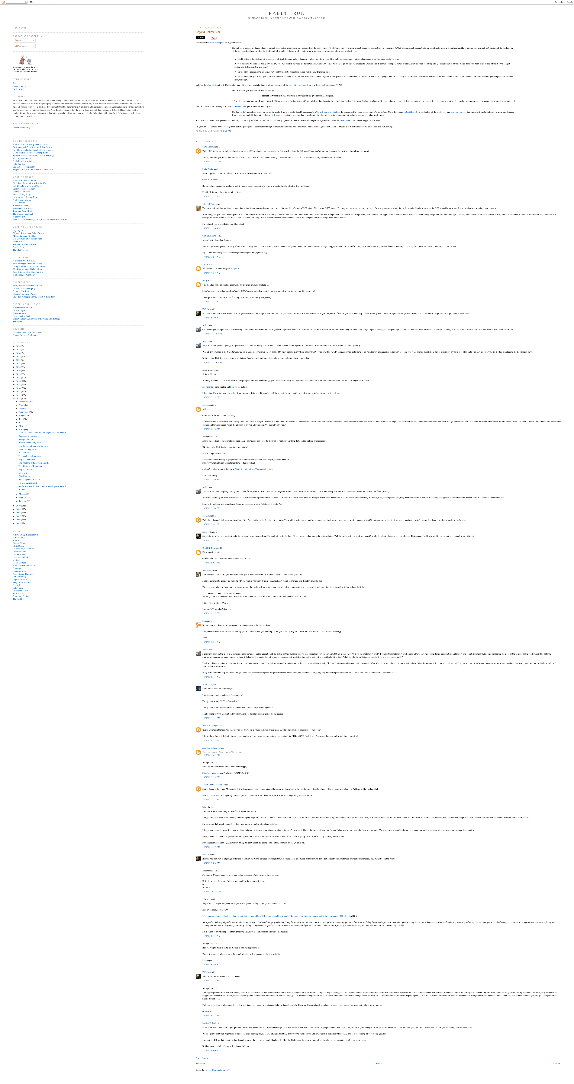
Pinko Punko (207, 169)
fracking (277, 114)
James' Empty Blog (21, 194)
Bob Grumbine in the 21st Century (28, 185)
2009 (18, 509)
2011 (18, 398)
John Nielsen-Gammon (23, 573)
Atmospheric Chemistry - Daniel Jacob (30, 144)
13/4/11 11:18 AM (212, 362)
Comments (22, 45)
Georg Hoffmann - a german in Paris (29, 266)
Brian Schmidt (19, 86)
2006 (18, 519)
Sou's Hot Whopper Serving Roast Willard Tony (34, 296)
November (24, 404)
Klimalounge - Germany (24, 274)
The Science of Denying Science (33, 445)
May (21, 426)
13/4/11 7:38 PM (211, 540)
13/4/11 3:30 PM (211, 508)
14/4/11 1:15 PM (211, 717)
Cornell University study (327, 111)
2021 (18, 363)
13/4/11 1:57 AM (211, 256)
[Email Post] (231, 131)
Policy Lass (18, 587)
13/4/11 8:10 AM (211, 317)
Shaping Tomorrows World (24, 293)
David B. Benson (210, 547)
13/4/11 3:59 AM (211, 272)
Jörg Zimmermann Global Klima (27, 268)
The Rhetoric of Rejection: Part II (34, 462)
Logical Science (20, 579)
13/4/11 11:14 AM (212, 333)
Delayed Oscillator (21, 556)
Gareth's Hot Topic (21, 291)
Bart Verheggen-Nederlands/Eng (27, 263)
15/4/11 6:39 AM (211, 964)
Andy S (205, 280)
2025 (18, 349)
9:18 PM (227, 131)
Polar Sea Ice (19, 163)
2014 (18, 388)
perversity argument (297, 84)
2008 (18, 512)
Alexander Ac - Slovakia (24, 260)
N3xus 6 (16, 584)
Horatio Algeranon (210, 684)
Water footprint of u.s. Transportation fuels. (254, 468)
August (22, 415)
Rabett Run (287, 13)
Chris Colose (18, 545)
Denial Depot (19, 310)
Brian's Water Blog (21, 127)
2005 (18, 523)
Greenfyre (17, 568)
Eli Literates (24, 452)
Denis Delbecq (19, 562)
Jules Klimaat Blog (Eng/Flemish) (28, 271)
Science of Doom (20, 205)
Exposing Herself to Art (29, 479)
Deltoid (16, 559)
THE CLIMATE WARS (213, 784)
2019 (18, 370)
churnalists (212, 84)
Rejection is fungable (28, 435)
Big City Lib (18, 230)
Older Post (556, 1063)
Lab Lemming (19, 576)
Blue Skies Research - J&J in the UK (29, 183)
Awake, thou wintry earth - (30, 442)
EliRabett (206, 309)
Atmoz (16, 540)
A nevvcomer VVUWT (23, 307)
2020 (18, 366)
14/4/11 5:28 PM (211, 777)
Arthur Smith (19, 537)
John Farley (207, 570)
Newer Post (201, 1063)
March (22, 493)
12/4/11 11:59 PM (212, 161)
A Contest (23, 489)
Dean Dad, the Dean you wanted (27, 332)
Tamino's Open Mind (22, 211)
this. (226, 453)
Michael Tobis (208, 203)
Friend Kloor (240, 106)
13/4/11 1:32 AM (211, 196)
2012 (18, 395)
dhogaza (206, 404)
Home (379, 1063)
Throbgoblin (18, 321)
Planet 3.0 (17, 241)
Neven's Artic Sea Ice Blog (25, 196)
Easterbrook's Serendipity (24, 188)
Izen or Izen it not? (21, 191)
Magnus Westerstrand (22, 582)
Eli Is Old (23, 472)
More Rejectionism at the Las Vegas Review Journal (42, 432)
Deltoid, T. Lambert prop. (24, 288)
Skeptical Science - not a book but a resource (33, 169)
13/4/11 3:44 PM (211, 524)
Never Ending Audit (21, 315)
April (21, 429)
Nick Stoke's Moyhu (22, 199)
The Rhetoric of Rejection (30, 465)
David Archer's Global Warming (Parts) (30, 152)
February (23, 497)
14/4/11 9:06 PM (211, 862)
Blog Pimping (25, 475)
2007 (18, 516)
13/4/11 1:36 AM (211, 228)
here (208, 386)
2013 (18, 391)
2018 (18, 373)
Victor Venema (20, 216)
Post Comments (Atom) (218, 1069)
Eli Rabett (17, 89)
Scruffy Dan (18, 246)
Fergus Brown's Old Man (24, 565)
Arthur (205, 325)
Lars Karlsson (208, 264)
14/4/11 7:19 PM (211, 846)
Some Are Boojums (21, 596)
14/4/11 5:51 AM (211, 641)
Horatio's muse (19, 313)
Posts (19, 40)
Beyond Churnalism (208, 32)
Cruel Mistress (19, 551)
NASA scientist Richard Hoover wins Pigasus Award (42, 486)
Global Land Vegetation (23, 160)
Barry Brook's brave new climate (27, 285)
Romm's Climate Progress (24, 244)
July (21, 418)
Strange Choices (26, 439)
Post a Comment (203, 1057)
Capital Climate (20, 542)
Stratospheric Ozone (22, 158)
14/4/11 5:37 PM (211, 799)
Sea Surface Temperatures (24, 166)
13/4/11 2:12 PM (211, 428)
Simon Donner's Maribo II (24, 208)
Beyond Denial (25, 469)
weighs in (235, 268)
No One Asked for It (28, 482)
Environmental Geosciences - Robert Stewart (33, 147)
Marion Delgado (209, 1022)
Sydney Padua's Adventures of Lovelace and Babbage (36, 318)
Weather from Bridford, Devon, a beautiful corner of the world (40, 219)
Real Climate (19, 202)
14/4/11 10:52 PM (212, 891)
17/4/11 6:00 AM (211, 1050)
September (24, 411)
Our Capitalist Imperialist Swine (27, 238)
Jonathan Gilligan (210, 725)
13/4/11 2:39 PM (211, 479)
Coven (346, 120)
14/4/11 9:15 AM (211, 676)
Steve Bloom (208, 146)
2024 (18, 353)
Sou (204, 620)
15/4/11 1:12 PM (211, 980)
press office (215, 42)
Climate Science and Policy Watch (28, 233)
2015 (18, 384)
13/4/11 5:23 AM (211, 301)
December (24, 401)
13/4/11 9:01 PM (211, 562)
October (23, 408)
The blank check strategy (30, 455)
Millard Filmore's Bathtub (24, 235)
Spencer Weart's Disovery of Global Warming (33, 155)
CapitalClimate (209, 235)
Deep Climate (19, 554)
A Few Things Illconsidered (25, 534)
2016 (18, 380)
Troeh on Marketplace (325, 84)
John (15, 83)
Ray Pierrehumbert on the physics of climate (33, 149)
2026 (18, 345)
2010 (18, 505)
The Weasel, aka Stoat (23, 213)
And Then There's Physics (24, 180)
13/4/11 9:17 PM (211, 613)
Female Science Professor (24, 335)
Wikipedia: (215, 179)
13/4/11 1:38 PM (211, 397)
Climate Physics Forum (23, 548)
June (21, 422)
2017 (18, 377)
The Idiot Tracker (20, 249)
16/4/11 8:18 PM (211, 1015)
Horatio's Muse (19, 570)
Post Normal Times (21, 590)
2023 (18, 356)
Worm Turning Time (28, 449)
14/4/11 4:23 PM (211, 740)
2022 (18, 359)
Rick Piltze (18, 593)
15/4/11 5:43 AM (211, 935)
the (341, 120)
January (22, 500)
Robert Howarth (411, 111)
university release (459, 111)
